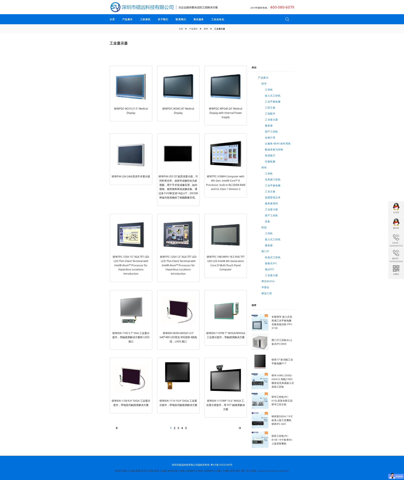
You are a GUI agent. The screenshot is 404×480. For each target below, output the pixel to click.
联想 (262, 227)
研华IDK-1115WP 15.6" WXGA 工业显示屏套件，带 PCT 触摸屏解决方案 (225, 405)
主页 (112, 19)
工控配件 (266, 113)
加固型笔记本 (269, 197)
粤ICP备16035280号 (221, 464)
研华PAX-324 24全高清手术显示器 (131, 176)
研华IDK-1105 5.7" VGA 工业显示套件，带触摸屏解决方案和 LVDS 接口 (130, 337)
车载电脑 (266, 161)
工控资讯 (145, 19)
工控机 (265, 89)
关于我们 (163, 19)
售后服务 (198, 19)
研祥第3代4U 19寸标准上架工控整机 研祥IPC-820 (282, 420)
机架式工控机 (269, 257)
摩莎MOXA (266, 281)
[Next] (239, 428)
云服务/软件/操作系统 (274, 143)
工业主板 (266, 191)
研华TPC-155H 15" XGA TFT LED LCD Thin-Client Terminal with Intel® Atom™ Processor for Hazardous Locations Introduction (131, 265)
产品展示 (127, 19)
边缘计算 (266, 137)
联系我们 (181, 19)
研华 (206, 28)
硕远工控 (265, 293)
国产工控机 (268, 131)
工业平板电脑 (269, 101)
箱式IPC (266, 269)
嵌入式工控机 (269, 95)
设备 (264, 221)
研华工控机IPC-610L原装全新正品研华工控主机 (282, 400)
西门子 (263, 251)
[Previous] (117, 428)
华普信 (263, 287)
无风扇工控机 (269, 179)
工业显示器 (268, 119)
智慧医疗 (266, 155)
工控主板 (266, 107)
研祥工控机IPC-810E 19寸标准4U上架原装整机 (282, 439)
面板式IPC (267, 263)
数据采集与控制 (270, 149)
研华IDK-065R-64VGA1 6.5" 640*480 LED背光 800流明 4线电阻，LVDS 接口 (178, 337)
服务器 (265, 125)
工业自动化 (217, 19)
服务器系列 (268, 203)
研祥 (262, 167)
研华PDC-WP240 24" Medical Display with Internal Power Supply (225, 113)
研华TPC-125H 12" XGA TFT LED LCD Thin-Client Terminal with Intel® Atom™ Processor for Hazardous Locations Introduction (178, 265)
